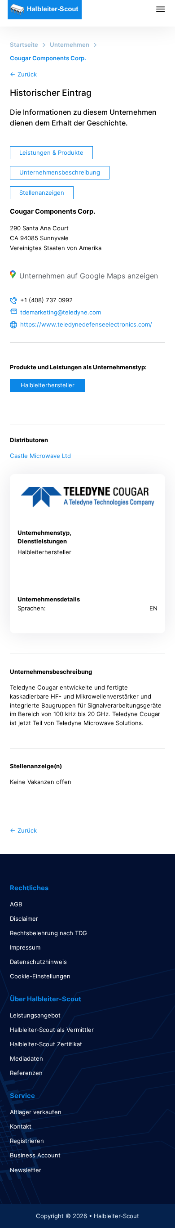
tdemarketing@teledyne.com (60, 312)
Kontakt (20, 1126)
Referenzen (26, 1072)
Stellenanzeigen (41, 192)
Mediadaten (26, 1058)
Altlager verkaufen (35, 1112)
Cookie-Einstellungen (40, 976)
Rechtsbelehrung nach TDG (48, 933)
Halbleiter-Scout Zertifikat (46, 1044)
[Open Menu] (165, 9)
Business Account (35, 1155)
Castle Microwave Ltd (40, 455)
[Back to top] (143, 1201)
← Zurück (23, 74)
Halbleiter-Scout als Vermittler (52, 1029)
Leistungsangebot (35, 1015)
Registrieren (27, 1140)
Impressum (25, 947)
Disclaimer (24, 918)
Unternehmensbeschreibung (59, 172)
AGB (16, 904)
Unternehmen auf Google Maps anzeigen (88, 275)
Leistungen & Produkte (51, 152)
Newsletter (25, 1170)
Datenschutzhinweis (38, 961)
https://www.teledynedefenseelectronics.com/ (86, 324)
